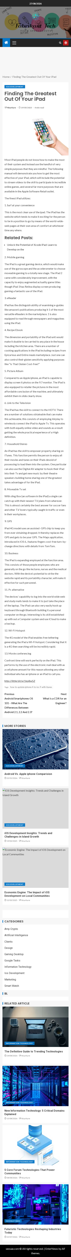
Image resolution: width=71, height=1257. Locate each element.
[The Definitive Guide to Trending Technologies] (35, 1027)
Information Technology (18, 966)
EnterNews (51, 1248)
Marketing (10, 979)
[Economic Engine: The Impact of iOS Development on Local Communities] (35, 867)
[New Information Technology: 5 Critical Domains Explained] (35, 1086)
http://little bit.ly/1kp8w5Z (19, 680)
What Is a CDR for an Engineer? (55, 698)
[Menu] (14, 43)
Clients (8, 941)
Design (8, 948)
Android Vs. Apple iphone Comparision (28, 774)
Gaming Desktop (14, 954)
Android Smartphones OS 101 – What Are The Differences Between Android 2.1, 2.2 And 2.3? (18, 703)
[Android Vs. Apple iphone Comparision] (35, 749)
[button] (14, 43)
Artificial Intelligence (16, 935)
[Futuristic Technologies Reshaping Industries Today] (35, 1204)
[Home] (6, 42)
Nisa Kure (11, 107)
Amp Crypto (11, 929)
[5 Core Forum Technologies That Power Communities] (35, 1145)
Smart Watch (11, 985)
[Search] (60, 43)
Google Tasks (12, 960)
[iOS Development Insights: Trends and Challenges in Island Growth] (35, 808)
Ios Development (14, 87)
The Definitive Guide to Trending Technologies (33, 1051)
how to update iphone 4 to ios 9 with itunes (31, 687)
